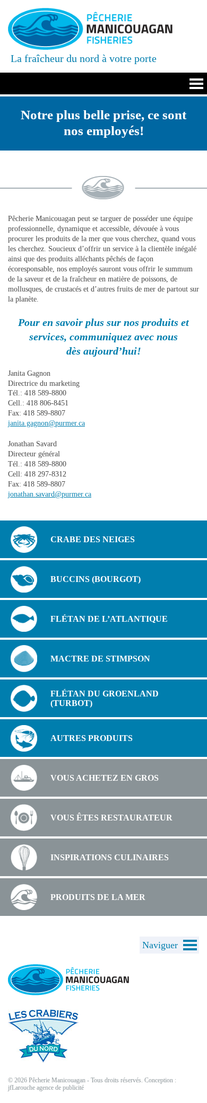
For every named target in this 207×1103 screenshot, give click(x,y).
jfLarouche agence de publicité (46, 1087)
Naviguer (160, 945)
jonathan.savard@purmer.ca (49, 494)
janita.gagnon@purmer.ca (46, 423)
